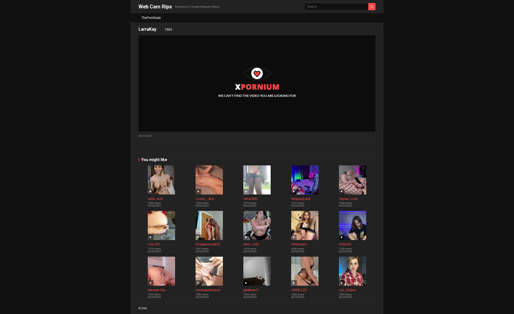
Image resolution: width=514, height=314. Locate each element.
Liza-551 (154, 244)
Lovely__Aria (205, 199)
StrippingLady (301, 199)
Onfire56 (345, 244)
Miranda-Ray (156, 290)
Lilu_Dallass (347, 290)
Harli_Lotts (251, 244)
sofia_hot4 (155, 199)
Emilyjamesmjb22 (208, 244)
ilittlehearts (299, 244)
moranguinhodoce (208, 290)
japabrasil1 (251, 290)
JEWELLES (299, 290)
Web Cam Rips (155, 7)
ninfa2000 (250, 199)
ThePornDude (151, 18)
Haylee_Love (348, 199)
